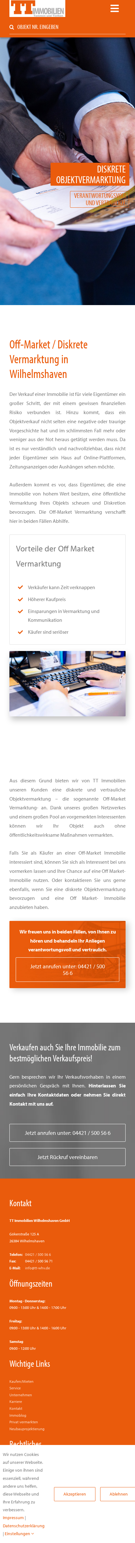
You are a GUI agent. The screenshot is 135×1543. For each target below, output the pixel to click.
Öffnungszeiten (30, 1283)
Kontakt (20, 1202)
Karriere (15, 1401)
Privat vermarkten (23, 1422)
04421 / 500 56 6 (38, 1254)
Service (15, 1388)
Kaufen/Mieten (21, 1381)
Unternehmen (20, 1395)
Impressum (13, 1517)
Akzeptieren (74, 1494)
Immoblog (17, 1415)
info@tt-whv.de (37, 1268)
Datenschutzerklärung (24, 1526)
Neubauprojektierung (27, 1428)
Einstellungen (18, 1533)
